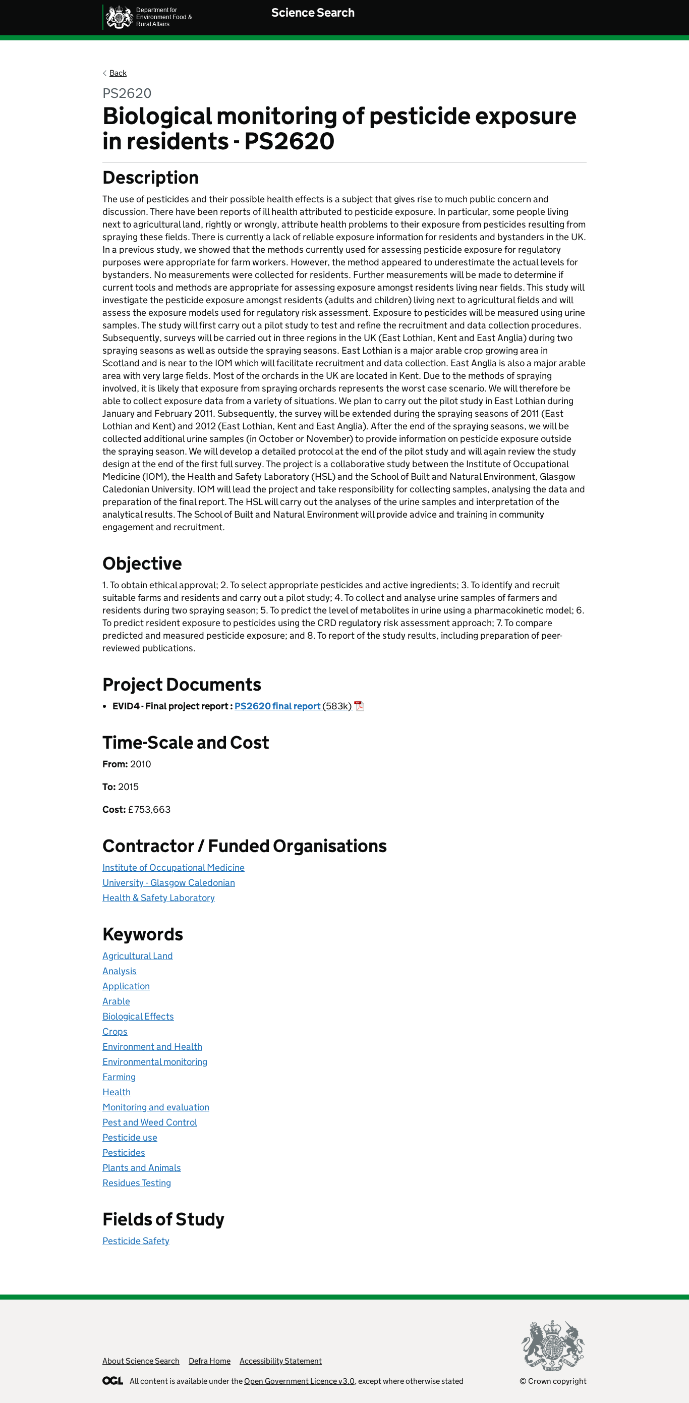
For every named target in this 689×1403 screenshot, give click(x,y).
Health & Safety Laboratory (158, 898)
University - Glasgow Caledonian (168, 882)
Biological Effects (138, 1016)
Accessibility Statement (281, 1361)
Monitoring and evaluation (155, 1107)
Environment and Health (152, 1046)
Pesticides (123, 1152)
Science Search (313, 12)
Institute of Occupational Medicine (173, 867)
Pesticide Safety (135, 1241)
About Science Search (141, 1361)
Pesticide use (129, 1137)
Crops (115, 1031)
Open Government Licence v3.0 (299, 1381)
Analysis (119, 971)
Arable (116, 1001)
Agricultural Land (137, 956)
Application (126, 986)
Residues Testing (136, 1183)
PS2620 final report (293, 706)
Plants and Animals (141, 1167)
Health (116, 1092)
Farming (119, 1077)
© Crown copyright (553, 1381)
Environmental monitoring (154, 1062)
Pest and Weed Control (149, 1122)
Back (118, 73)
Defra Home (210, 1361)
